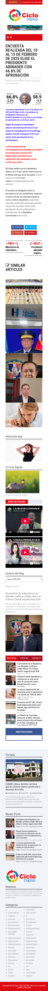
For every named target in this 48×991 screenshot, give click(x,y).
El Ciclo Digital (23, 986)
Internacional (31, 941)
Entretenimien (14, 928)
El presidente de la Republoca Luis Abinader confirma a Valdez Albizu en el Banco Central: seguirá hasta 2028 (23, 596)
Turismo (11, 976)
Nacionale (30, 957)
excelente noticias (12, 933)
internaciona (13, 941)
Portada (29, 963)
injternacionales (14, 938)
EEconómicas (14, 925)
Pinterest (31, 233)
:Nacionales (31, 913)
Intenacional (31, 938)
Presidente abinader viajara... (36, 250)
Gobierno (30, 935)
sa (9, 966)
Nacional (11, 957)
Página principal (12, 586)
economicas (13, 922)
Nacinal (11, 947)
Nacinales (30, 947)
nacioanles (30, 954)
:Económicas (13, 913)
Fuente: (29, 932)
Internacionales (14, 944)
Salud (10, 972)
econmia (11, 919)
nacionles (30, 960)
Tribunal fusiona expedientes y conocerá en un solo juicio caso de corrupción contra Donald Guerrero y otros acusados (29, 681)
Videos (29, 976)
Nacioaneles (13, 954)
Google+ (18, 233)
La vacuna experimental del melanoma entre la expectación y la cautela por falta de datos (29, 692)
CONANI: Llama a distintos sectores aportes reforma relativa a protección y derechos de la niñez (23, 787)
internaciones (32, 944)
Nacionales (13, 960)
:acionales (30, 910)
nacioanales (31, 951)
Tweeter (31, 227)
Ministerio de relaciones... (12, 248)
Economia (30, 919)
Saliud (10, 969)
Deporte (11, 916)
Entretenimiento (33, 928)
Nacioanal (12, 951)
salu (28, 969)
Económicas (31, 922)
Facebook (18, 227)
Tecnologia (30, 972)
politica (11, 963)
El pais (29, 925)
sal (27, 966)
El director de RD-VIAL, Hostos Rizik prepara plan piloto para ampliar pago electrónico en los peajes (29, 706)
